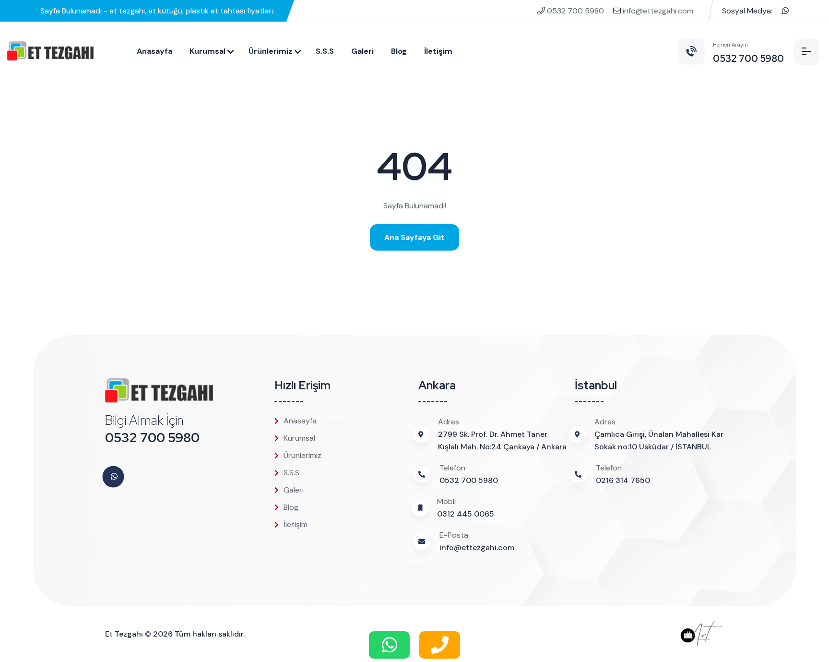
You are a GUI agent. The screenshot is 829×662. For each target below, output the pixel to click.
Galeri (362, 51)
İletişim (438, 51)
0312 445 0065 (465, 514)
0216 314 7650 (623, 480)
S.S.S (325, 51)
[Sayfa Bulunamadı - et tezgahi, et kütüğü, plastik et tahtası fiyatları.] (50, 51)
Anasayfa (154, 51)
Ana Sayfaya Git (414, 237)
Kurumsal (207, 51)
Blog (399, 51)
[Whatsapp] (785, 11)
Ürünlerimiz (271, 51)
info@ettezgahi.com (657, 11)
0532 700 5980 (575, 11)
